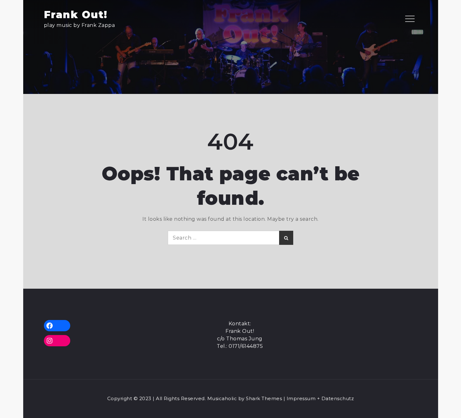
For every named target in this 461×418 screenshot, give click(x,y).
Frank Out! (76, 14)
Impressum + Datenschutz (320, 398)
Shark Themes (264, 398)
